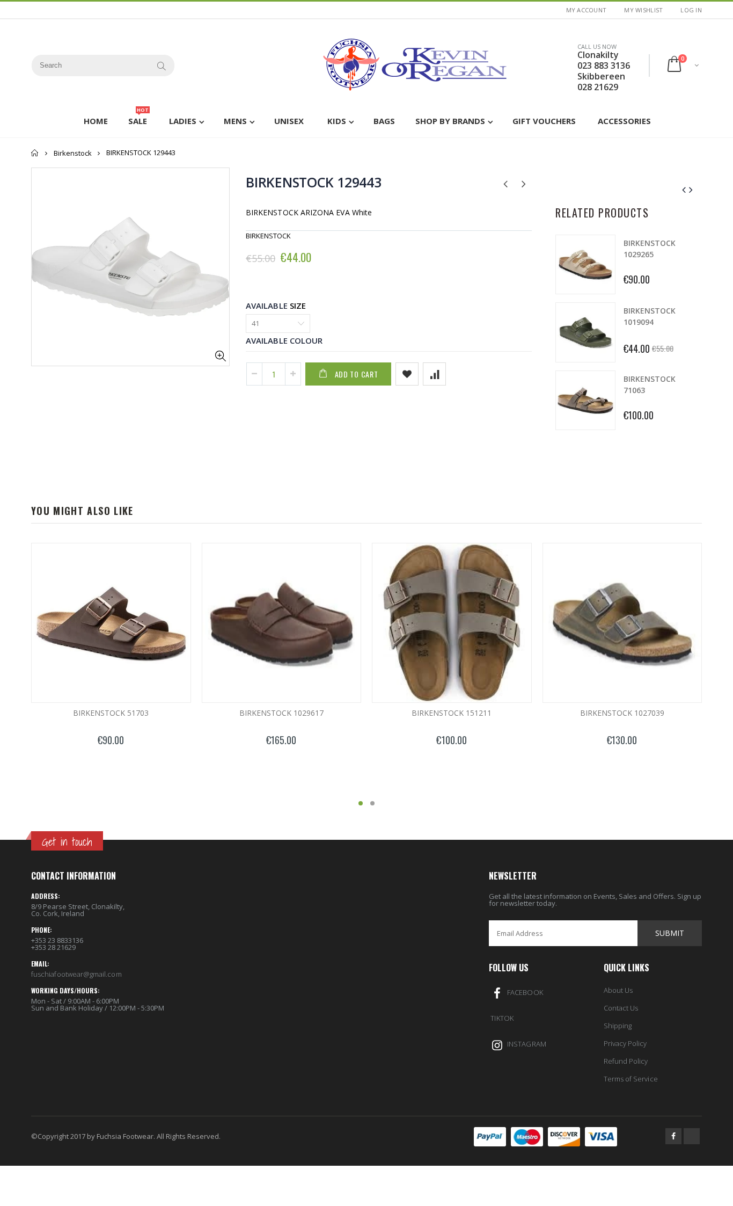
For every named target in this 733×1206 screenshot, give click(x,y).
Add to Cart (356, 374)
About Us (618, 990)
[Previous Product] (505, 183)
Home (35, 152)
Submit (669, 933)
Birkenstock (73, 153)
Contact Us (621, 1008)
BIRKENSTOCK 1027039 (622, 713)
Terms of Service (631, 1079)
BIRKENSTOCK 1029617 (281, 713)
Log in (691, 10)
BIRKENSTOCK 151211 (452, 713)
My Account (586, 10)
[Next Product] (523, 183)
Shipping (618, 1025)
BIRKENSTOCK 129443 (314, 182)
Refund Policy (626, 1061)
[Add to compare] (434, 374)
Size (298, 305)
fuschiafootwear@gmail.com (76, 974)
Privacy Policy (625, 1043)
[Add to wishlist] (407, 374)
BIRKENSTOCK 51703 (111, 713)
